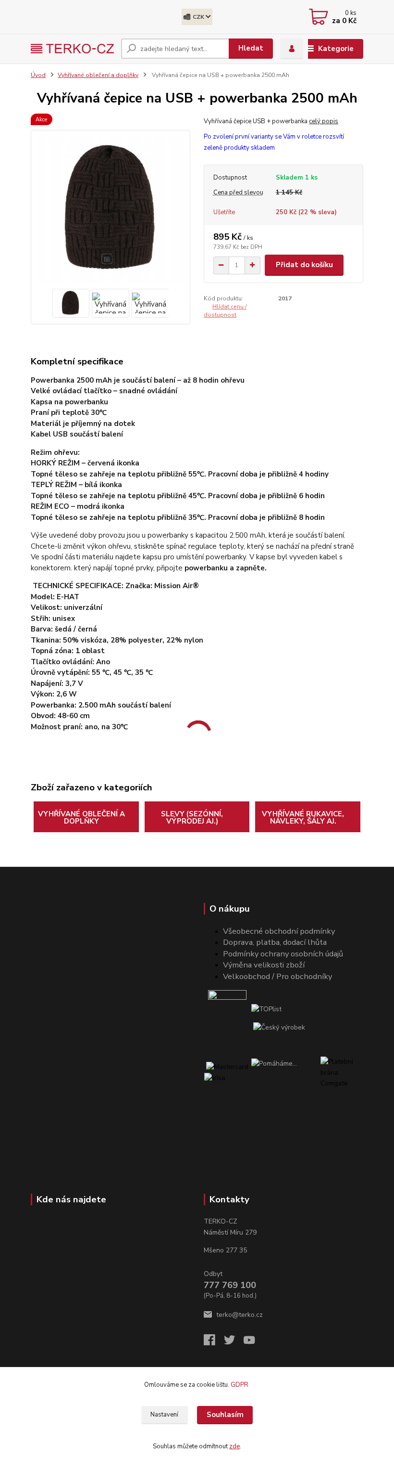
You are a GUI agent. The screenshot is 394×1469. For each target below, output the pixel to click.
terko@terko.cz (239, 1314)
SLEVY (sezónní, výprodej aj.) (192, 817)
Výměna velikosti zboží (264, 964)
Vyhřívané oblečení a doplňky (98, 75)
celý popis (323, 121)
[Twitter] (234, 1342)
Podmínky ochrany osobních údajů (283, 953)
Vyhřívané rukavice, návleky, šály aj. (303, 817)
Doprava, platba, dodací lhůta (275, 942)
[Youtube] (254, 1342)
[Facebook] (214, 1342)
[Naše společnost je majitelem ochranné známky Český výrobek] (279, 1026)
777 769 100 (230, 1285)
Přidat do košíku (304, 265)
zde (234, 1446)
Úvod (38, 75)
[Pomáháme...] (285, 1078)
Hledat (250, 48)
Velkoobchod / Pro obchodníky (277, 976)
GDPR (240, 1384)
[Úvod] (72, 48)
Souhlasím (225, 1414)
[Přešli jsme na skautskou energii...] (227, 1009)
